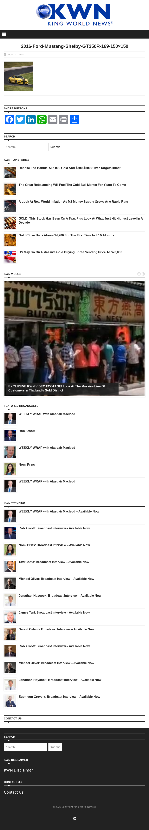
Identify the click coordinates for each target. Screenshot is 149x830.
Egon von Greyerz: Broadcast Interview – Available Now (59, 696)
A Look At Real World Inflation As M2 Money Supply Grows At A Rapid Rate (73, 201)
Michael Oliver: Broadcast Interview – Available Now (56, 578)
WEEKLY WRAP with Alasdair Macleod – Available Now (59, 511)
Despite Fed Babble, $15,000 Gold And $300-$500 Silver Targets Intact (69, 168)
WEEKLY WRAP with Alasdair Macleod (47, 414)
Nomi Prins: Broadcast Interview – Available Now (54, 545)
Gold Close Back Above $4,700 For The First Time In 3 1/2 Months (66, 235)
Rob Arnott (27, 431)
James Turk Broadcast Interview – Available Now (54, 612)
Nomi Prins (27, 464)
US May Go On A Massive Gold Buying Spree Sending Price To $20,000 (70, 252)
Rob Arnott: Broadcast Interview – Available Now (54, 528)
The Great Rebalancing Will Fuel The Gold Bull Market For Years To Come (72, 184)
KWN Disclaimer (18, 770)
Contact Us (14, 792)
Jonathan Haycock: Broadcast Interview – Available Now (60, 595)
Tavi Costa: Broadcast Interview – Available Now (54, 562)
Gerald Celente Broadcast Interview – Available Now (56, 629)
